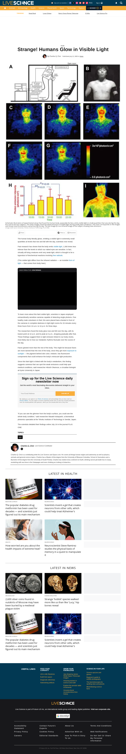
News (81, 56)
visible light (58, 247)
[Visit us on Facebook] (70, 3)
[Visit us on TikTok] (87, 3)
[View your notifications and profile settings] (116, 3)
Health (33, 8)
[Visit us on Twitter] (73, 3)
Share (22, 233)
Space (62, 8)
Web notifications (98, 732)
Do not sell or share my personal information (100, 738)
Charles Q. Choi (55, 56)
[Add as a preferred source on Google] (63, 716)
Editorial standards (49, 736)
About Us (69, 726)
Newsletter (73, 233)
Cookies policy (47, 732)
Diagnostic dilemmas (47, 680)
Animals (12, 8)
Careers (18, 736)
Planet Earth (52, 8)
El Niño (87, 13)
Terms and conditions (101, 726)
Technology (71, 8)
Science (41, 8)
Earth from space (46, 677)
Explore (81, 8)
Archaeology (22, 8)
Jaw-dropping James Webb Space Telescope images (71, 676)
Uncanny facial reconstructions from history (70, 692)
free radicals (58, 255)
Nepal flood (32, 13)
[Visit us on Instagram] (77, 3)
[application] (47, 288)
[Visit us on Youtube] (80, 3)
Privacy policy (21, 732)
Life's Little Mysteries (47, 674)
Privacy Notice (24, 400)
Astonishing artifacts (47, 683)
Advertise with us (73, 732)
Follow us (62, 233)
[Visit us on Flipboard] (83, 3)
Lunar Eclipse (47, 13)
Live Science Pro (102, 13)
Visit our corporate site (100, 709)
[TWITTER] (22, 449)
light (20, 437)
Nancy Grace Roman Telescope (68, 13)
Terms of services (43, 399)
